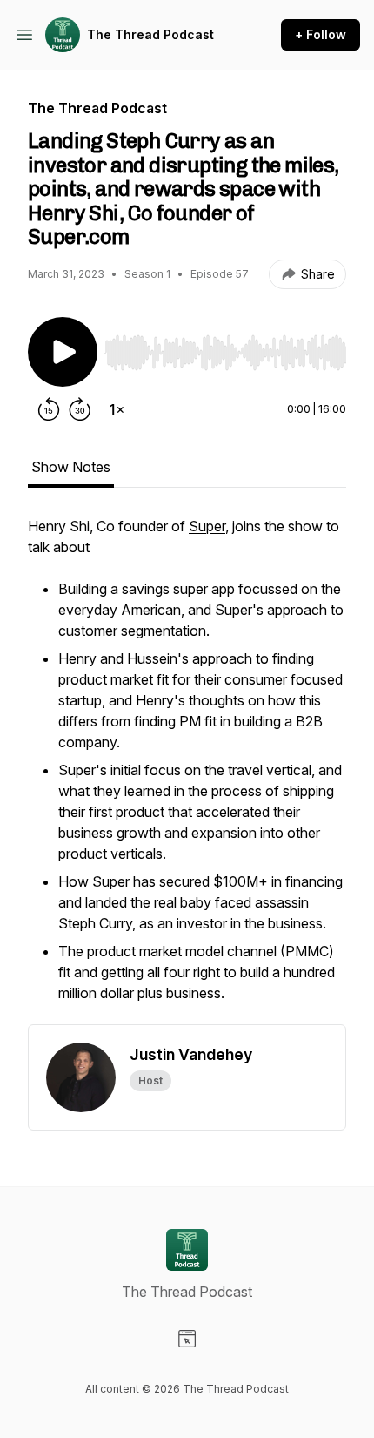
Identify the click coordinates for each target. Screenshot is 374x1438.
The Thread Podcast (150, 34)
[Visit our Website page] (187, 1338)
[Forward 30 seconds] (80, 409)
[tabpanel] (187, 770)
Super (207, 526)
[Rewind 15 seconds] (49, 409)
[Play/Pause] (62, 352)
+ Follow (320, 34)
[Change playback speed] (116, 409)
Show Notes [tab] (70, 467)
